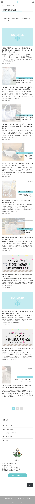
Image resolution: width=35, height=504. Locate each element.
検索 (29, 485)
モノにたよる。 (9, 436)
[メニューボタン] (2, 2)
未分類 (6, 440)
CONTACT (7, 498)
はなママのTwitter (17, 475)
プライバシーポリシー (16, 498)
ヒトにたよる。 (9, 429)
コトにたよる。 (9, 425)
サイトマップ (26, 498)
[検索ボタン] (33, 2)
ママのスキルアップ (10, 433)
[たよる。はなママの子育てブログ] (17, 2)
